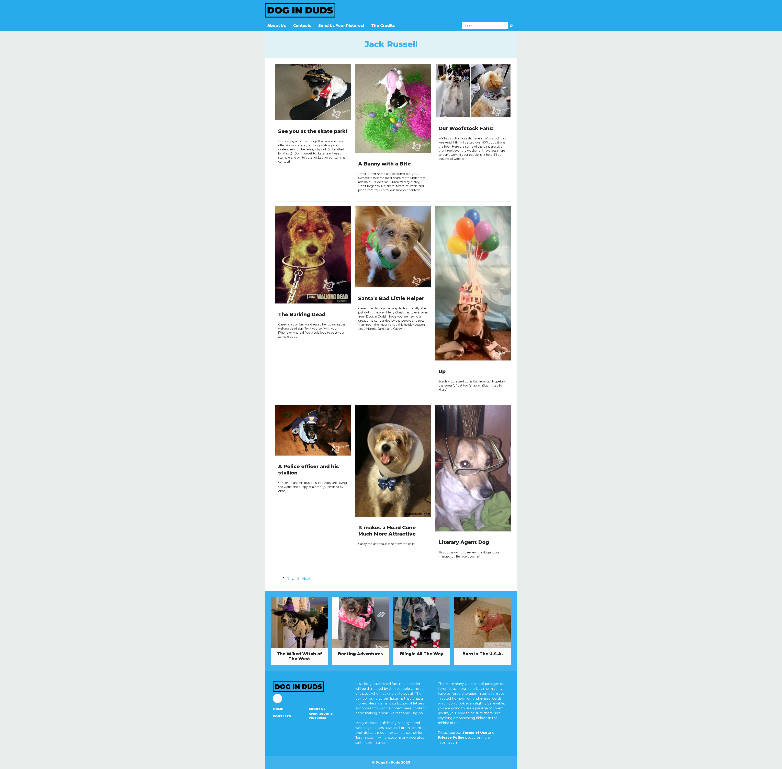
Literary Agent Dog (463, 542)
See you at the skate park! (312, 131)
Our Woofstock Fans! (466, 128)
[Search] (511, 25)
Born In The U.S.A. (482, 653)
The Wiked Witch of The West (299, 656)
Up (442, 371)
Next (308, 578)
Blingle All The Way (421, 653)
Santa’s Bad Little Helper (391, 298)
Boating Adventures (360, 653)
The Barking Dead (301, 314)
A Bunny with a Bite (384, 164)
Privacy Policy (451, 737)
